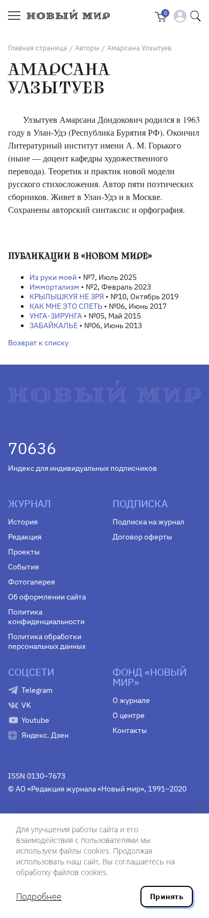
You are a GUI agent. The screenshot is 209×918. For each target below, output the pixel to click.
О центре (129, 715)
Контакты (130, 730)
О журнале (131, 700)
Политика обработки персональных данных (47, 641)
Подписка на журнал (148, 522)
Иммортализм (54, 287)
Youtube (35, 720)
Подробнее (39, 896)
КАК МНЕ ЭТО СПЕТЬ (65, 306)
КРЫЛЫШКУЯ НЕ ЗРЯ (66, 296)
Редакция (24, 537)
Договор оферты (142, 537)
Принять (166, 896)
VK (26, 705)
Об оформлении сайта (47, 597)
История (23, 522)
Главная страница (37, 48)
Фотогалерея (31, 582)
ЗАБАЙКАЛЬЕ (53, 325)
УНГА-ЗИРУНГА (55, 316)
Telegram (37, 690)
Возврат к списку (38, 342)
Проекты (24, 552)
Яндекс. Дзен (45, 735)
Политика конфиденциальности (46, 616)
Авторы (87, 48)
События (23, 567)
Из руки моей (53, 277)
